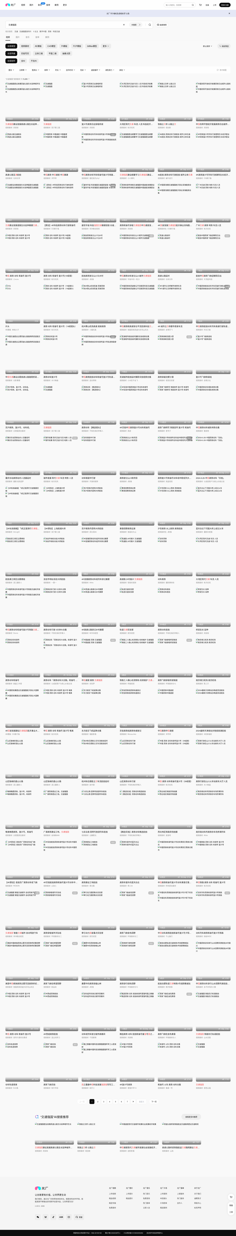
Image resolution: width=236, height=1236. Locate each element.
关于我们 (197, 1193)
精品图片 (129, 1198)
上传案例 (163, 1193)
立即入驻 (146, 1207)
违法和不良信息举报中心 (155, 1233)
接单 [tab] (37, 37)
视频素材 (25, 46)
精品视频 (112, 1198)
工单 (231, 1212)
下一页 (154, 1101)
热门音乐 (146, 1193)
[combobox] (23, 4)
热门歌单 (146, 1203)
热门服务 (180, 1198)
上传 (214, 5)
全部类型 (11, 46)
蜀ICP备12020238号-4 (112, 1233)
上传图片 (129, 1193)
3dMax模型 (92, 46)
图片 (31, 4)
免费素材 (112, 1207)
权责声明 (197, 1207)
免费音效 (146, 1198)
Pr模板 (64, 46)
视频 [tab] (8, 37)
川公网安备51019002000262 (133, 1233)
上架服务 (180, 1193)
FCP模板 (77, 46)
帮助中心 (197, 1203)
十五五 (35, 31)
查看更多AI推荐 (191, 1117)
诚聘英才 (197, 1198)
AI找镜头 (163, 1198)
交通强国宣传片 (25, 31)
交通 (16, 31)
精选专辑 (112, 1203)
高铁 (49, 31)
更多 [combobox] (65, 4)
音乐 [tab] (28, 37)
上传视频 (112, 1193)
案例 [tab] (47, 37)
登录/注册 (225, 5)
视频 (23, 4)
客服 (231, 1205)
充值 (207, 5)
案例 (57, 4)
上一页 (82, 1101)
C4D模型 (51, 46)
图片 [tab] (18, 37)
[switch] (135, 24)
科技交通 (56, 31)
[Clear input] (124, 24)
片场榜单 (163, 1203)
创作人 (179, 1203)
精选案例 (163, 1207)
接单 (48, 4)
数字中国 (43, 31)
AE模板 (38, 46)
